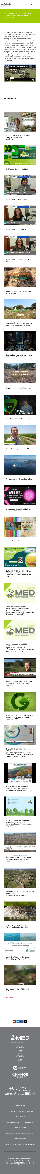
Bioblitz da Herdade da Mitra (17, 169)
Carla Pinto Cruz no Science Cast (18, 419)
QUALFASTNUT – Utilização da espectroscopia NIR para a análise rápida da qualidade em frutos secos (19, 858)
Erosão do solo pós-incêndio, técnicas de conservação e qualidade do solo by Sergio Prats (19, 788)
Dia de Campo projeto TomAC (17, 449)
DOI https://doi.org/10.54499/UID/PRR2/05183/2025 (20, 1144)
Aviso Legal (9, 1163)
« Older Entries (9, 998)
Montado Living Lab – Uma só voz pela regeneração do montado (19, 324)
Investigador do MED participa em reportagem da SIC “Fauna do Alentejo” (19, 683)
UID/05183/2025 (20, 1116)
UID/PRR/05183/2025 (20, 1128)
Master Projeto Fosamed (15, 541)
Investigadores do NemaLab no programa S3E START (18, 510)
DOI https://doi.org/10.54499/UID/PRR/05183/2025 (20, 1133)
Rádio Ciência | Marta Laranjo (17, 199)
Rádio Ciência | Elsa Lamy (16, 229)
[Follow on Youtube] (14, 1021)
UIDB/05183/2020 (20, 1105)
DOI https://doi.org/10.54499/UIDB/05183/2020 (20, 1111)
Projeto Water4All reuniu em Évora (20, 479)
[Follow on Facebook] (21, 1021)
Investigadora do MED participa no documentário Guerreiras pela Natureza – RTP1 (19, 717)
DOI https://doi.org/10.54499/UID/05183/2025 (20, 1122)
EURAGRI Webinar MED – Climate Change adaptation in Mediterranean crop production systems (19, 574)
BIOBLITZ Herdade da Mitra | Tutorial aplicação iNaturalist (17, 926)
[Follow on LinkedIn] (18, 1021)
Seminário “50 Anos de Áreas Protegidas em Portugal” (17, 958)
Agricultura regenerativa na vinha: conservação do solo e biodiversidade (19, 137)
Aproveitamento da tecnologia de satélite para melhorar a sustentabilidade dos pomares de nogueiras (19, 823)
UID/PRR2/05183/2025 (20, 1139)
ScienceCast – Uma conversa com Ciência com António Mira (19, 356)
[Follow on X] (25, 1021)
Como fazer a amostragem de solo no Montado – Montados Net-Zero (19, 388)
